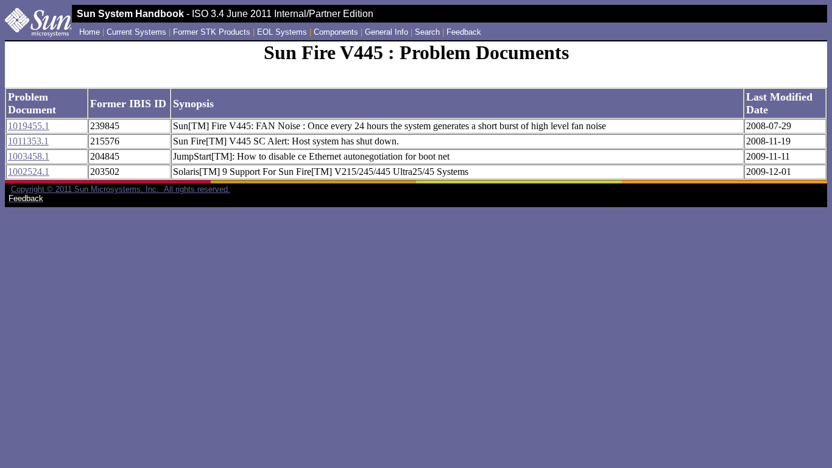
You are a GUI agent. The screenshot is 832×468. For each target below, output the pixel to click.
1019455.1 (28, 126)
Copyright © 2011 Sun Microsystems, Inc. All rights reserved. (120, 189)
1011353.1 (28, 141)
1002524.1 (28, 171)
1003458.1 (28, 156)
